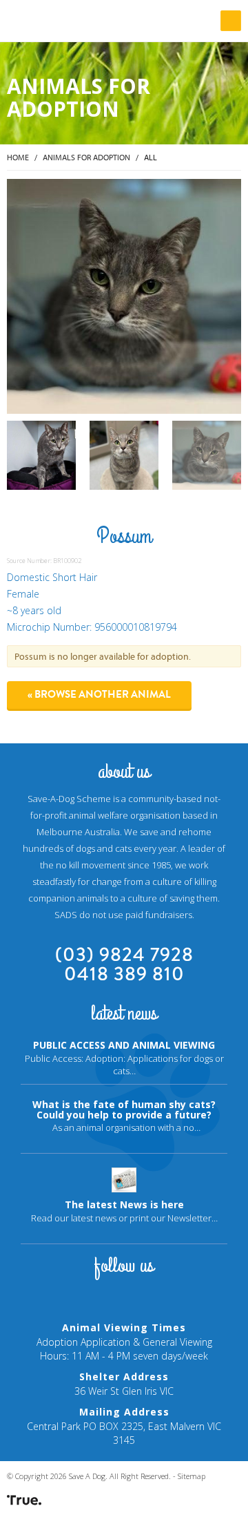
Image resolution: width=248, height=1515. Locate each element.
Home (18, 157)
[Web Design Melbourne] (24, 1499)
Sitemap (191, 1476)
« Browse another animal (99, 694)
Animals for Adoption (86, 157)
